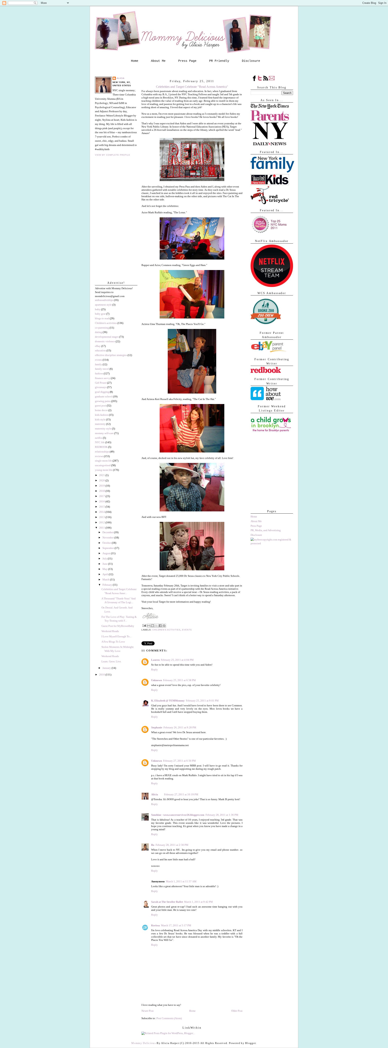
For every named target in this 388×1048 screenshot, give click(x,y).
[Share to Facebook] (160, 626)
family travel (102, 368)
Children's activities (106, 323)
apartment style (103, 304)
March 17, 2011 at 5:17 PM (176, 925)
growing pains (103, 401)
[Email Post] (144, 625)
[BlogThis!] (153, 626)
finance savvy (102, 378)
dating (98, 332)
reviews (99, 456)
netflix (98, 437)
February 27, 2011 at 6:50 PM (179, 760)
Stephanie (156, 727)
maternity (100, 423)
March (106, 579)
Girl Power (100, 382)
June (105, 563)
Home (134, 61)
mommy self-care (104, 433)
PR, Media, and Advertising (266, 530)
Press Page (187, 61)
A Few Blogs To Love (113, 641)
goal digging (102, 391)
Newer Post (147, 1010)
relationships (102, 451)
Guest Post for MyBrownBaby (117, 625)
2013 (102, 517)
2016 (102, 501)
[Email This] (149, 626)
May (105, 569)
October (107, 542)
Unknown (156, 680)
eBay (98, 346)
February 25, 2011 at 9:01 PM (202, 700)
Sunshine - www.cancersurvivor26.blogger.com (177, 814)
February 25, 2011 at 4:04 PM (177, 659)
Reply (154, 669)
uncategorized (103, 465)
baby (97, 309)
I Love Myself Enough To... (116, 636)
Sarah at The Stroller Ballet (167, 901)
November (108, 537)
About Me (158, 61)
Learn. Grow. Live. (111, 661)
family (98, 364)
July (105, 558)
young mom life (103, 469)
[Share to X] (156, 626)
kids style (100, 419)
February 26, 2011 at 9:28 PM (179, 727)
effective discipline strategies (111, 355)
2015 (102, 506)
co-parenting (102, 327)
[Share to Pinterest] (164, 626)
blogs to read (102, 318)
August (106, 553)
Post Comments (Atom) (169, 1018)
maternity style (103, 428)
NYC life (100, 442)
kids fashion (101, 414)
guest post (100, 405)
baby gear (100, 313)
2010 (102, 674)
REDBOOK (101, 446)
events (98, 359)
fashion (99, 373)
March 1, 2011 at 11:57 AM (181, 881)
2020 (102, 480)
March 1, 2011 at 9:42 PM (198, 901)
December (108, 532)
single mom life (103, 460)
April (105, 574)
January (107, 667)
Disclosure (251, 61)
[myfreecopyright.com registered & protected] (272, 543)
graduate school (103, 396)
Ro (152, 844)
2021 (102, 475)
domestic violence (105, 341)
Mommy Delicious (143, 1043)
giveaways (100, 387)
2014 (102, 511)
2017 (102, 496)
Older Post (236, 1010)
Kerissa (155, 925)
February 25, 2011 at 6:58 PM (179, 680)
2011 (102, 527)
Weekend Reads (110, 631)
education (100, 350)
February (107, 584)
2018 (102, 490)
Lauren (155, 659)
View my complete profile (112, 155)
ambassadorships (104, 300)
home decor (101, 410)
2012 (102, 522)
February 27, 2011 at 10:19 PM (181, 794)
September (108, 548)
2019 (102, 485)
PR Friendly (219, 61)
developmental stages (107, 336)
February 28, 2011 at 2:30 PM (172, 844)
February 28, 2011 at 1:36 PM (222, 814)
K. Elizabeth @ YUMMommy (168, 700)
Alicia (120, 78)
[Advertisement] (271, 485)
